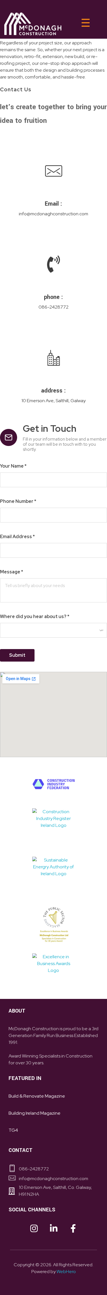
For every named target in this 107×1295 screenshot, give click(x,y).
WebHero (66, 1272)
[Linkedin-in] (53, 1228)
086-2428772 (53, 307)
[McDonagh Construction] (32, 24)
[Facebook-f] (73, 1228)
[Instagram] (34, 1228)
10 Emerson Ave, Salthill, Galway (53, 401)
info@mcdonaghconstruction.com (53, 214)
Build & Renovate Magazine (37, 1096)
